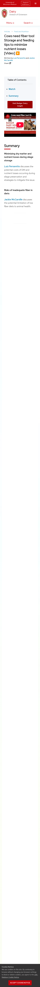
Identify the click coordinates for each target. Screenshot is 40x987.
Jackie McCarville (13, 199)
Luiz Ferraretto (19, 58)
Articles (7, 31)
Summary (13, 95)
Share (6, 63)
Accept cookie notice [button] (20, 983)
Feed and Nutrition (21, 31)
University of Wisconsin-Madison (10, 3)
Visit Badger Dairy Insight (20, 104)
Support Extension (25, 3)
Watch (12, 89)
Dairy (12, 11)
